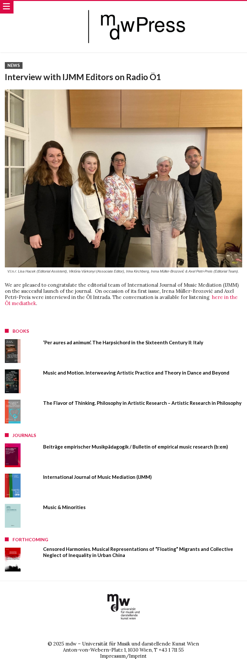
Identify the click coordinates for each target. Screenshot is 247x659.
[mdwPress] (139, 7)
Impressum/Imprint (123, 656)
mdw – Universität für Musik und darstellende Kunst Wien (132, 644)
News (13, 65)
